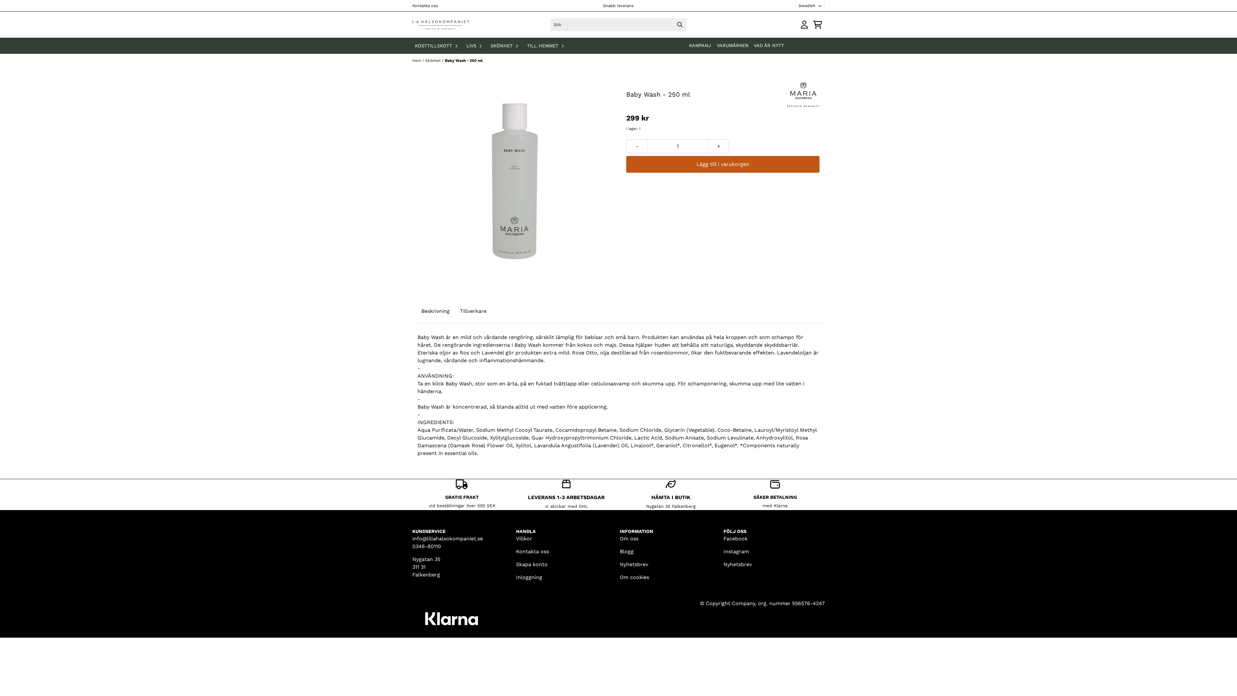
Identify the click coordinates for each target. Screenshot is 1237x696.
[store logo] (440, 25)
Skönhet (433, 60)
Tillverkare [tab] (473, 311)
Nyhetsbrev (634, 564)
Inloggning (529, 577)
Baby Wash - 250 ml (464, 60)
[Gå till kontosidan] (804, 24)
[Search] (680, 24)
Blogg (627, 551)
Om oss (629, 539)
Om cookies (634, 577)
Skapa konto (532, 564)
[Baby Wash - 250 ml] (514, 181)
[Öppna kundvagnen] (817, 24)
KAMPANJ (701, 45)
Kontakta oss (425, 5)
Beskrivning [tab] (435, 311)
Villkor (524, 539)
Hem (417, 60)
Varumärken (733, 45)
